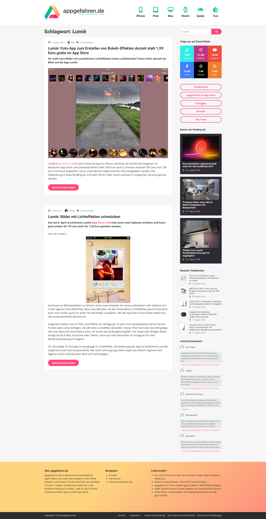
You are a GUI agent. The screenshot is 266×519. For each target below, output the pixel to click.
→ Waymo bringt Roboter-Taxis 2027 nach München (201, 365)
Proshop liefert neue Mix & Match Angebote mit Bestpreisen (197, 205)
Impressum (115, 478)
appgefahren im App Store (200, 95)
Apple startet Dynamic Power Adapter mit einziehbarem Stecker (187, 488)
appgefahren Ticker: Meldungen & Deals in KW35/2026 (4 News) (187, 485)
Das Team (200, 119)
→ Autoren (184, 409)
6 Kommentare (87, 211)
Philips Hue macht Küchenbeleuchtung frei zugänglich (196, 253)
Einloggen (200, 103)
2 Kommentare (86, 42)
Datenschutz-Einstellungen (209, 515)
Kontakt (200, 111)
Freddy (71, 211)
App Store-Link (65, 163)
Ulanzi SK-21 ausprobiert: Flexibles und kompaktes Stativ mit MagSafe (205, 302)
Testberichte (201, 86)
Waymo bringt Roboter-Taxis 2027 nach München (180, 481)
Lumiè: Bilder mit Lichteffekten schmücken (84, 216)
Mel (72, 42)
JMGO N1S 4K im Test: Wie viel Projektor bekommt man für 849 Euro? (204, 291)
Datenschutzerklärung (120, 481)
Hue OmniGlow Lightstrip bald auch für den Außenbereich (199, 165)
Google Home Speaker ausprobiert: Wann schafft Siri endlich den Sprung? (203, 314)
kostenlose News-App (55, 492)
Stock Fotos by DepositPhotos (181, 515)
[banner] (74, 12)
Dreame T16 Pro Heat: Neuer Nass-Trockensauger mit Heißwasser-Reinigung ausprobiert (205, 327)
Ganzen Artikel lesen (63, 187)
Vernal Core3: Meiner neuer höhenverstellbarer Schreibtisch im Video (204, 278)
